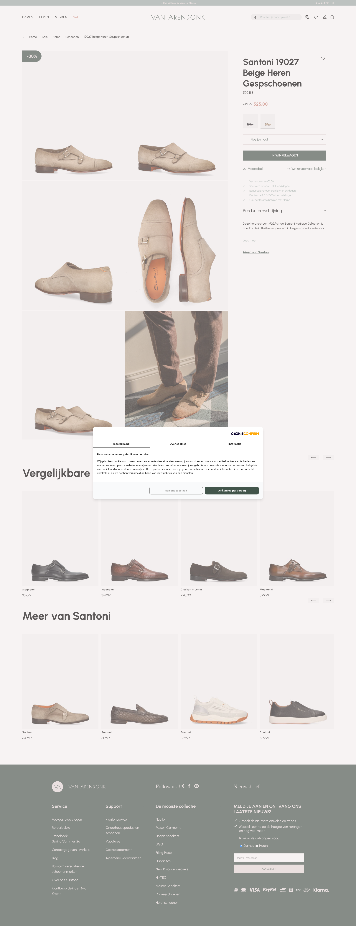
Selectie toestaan (176, 490)
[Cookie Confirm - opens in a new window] (245, 433)
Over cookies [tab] (178, 443)
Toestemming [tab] (121, 443)
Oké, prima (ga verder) (232, 490)
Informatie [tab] (234, 443)
